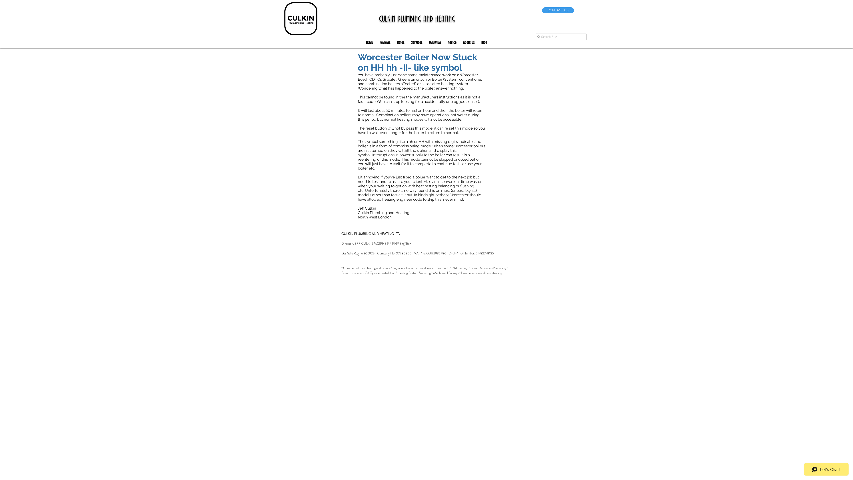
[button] (385, 42)
